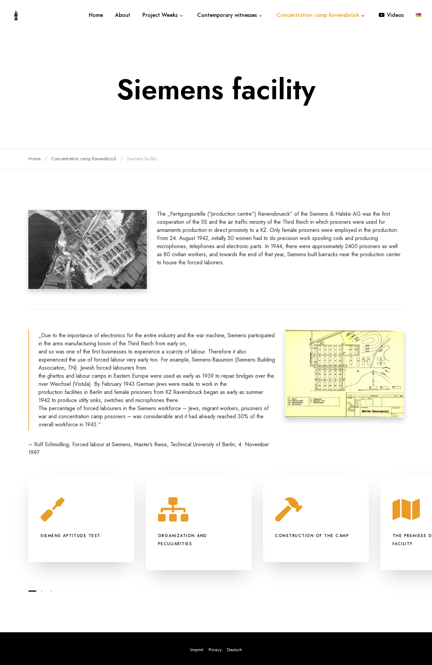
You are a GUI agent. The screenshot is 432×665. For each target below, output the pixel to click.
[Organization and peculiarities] (199, 523)
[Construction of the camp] (316, 519)
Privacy (215, 649)
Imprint (196, 649)
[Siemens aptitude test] (81, 519)
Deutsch (234, 649)
